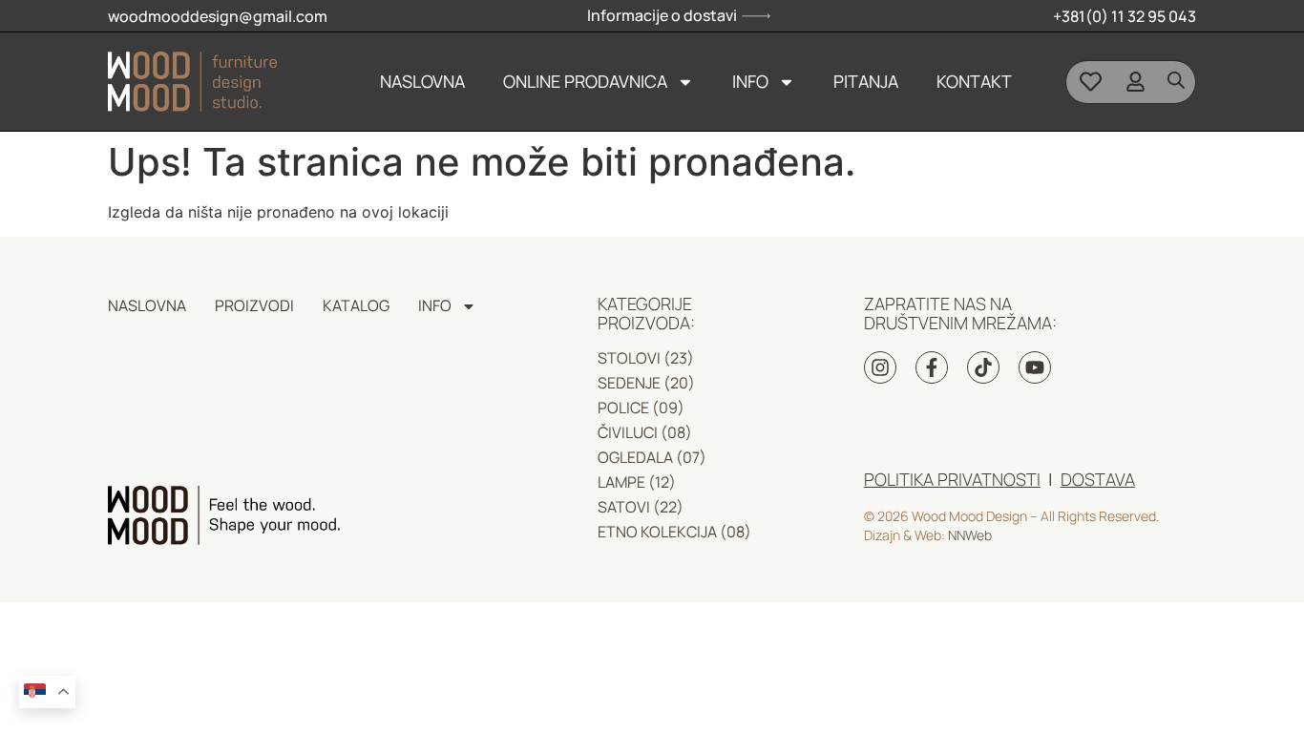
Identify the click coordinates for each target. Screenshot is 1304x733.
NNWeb (970, 535)
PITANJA (865, 81)
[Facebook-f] (931, 367)
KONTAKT (974, 81)
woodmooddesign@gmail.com (217, 16)
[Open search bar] (1176, 80)
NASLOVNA (422, 81)
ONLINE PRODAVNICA (585, 81)
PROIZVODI (254, 305)
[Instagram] (880, 367)
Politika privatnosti (952, 479)
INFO (750, 81)
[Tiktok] (983, 367)
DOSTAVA (1098, 479)
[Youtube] (1035, 367)
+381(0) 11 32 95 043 (1124, 16)
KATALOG (356, 305)
